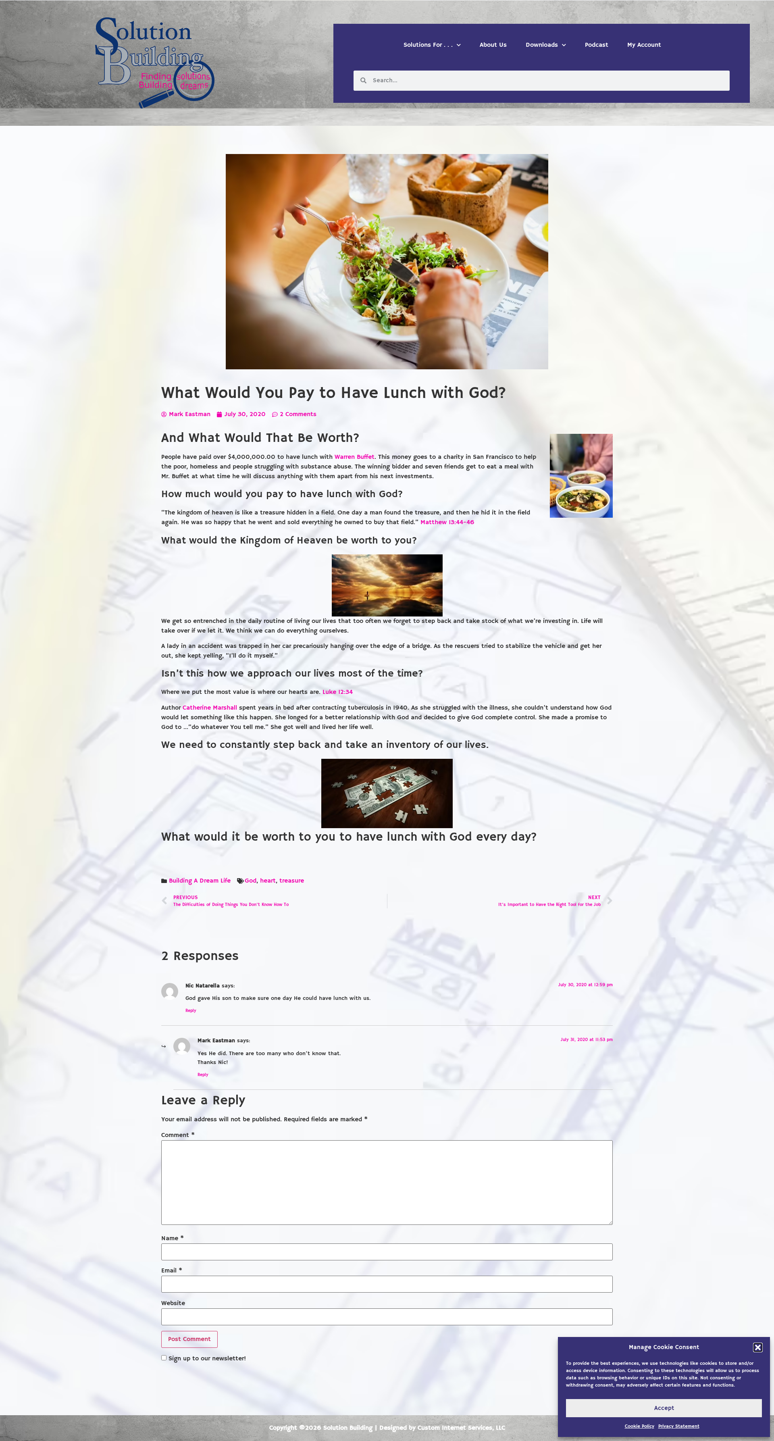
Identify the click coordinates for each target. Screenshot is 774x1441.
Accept (664, 1408)
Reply (190, 1011)
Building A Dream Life (200, 881)
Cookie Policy (639, 1426)
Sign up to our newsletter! (207, 1359)
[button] (758, 1347)
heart (268, 881)
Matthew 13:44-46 (447, 523)
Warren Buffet (355, 457)
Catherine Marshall (211, 708)
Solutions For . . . (428, 45)
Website (173, 1303)
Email (171, 1271)
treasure (291, 881)
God (250, 881)
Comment (178, 1135)
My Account (644, 45)
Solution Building (347, 1428)
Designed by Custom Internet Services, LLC (442, 1428)
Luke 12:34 (337, 692)
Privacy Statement (678, 1426)
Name (172, 1238)
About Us (493, 45)
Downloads (542, 45)
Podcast (596, 45)
